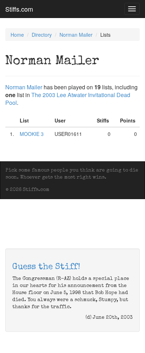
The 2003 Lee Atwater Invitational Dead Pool (67, 99)
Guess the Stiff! (46, 267)
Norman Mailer (76, 34)
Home (17, 34)
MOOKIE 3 (32, 133)
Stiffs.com (19, 8)
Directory (42, 34)
